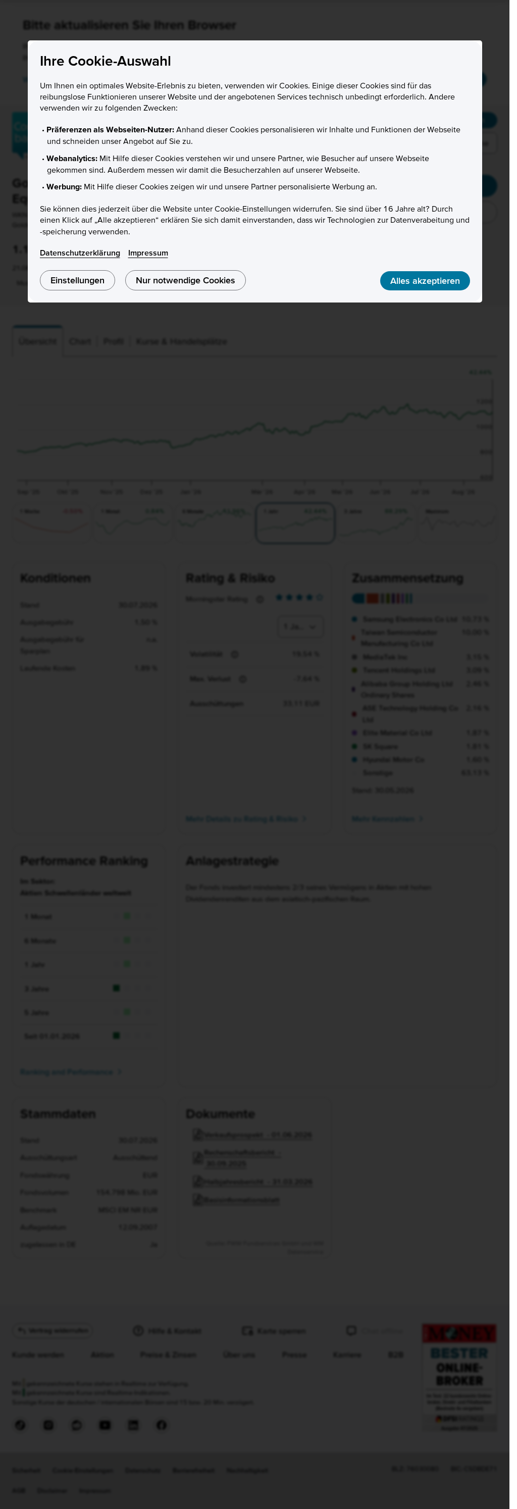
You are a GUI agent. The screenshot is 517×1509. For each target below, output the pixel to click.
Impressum (148, 252)
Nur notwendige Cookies (185, 280)
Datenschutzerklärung (80, 252)
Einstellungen (77, 280)
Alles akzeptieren (425, 280)
